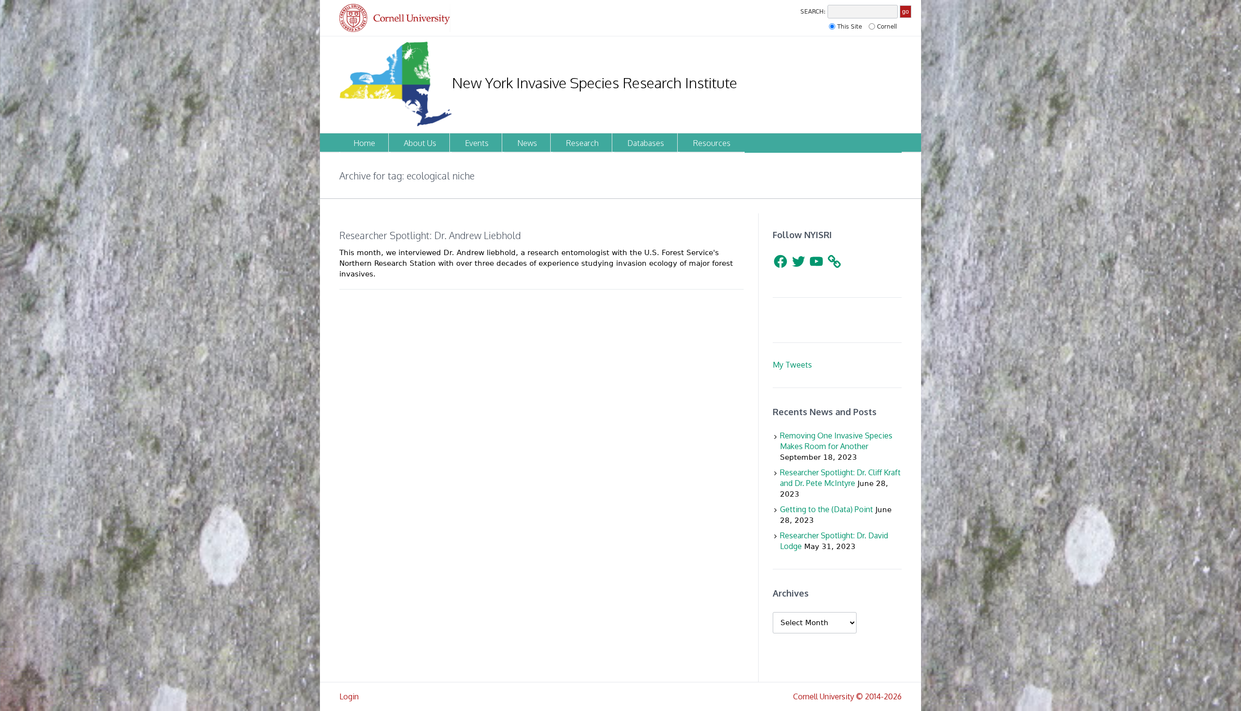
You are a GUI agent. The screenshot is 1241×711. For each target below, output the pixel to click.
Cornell (887, 26)
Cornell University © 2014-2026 (847, 696)
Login (349, 696)
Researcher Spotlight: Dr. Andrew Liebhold (430, 235)
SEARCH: (813, 11)
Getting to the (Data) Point (826, 509)
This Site (849, 26)
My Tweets (792, 365)
